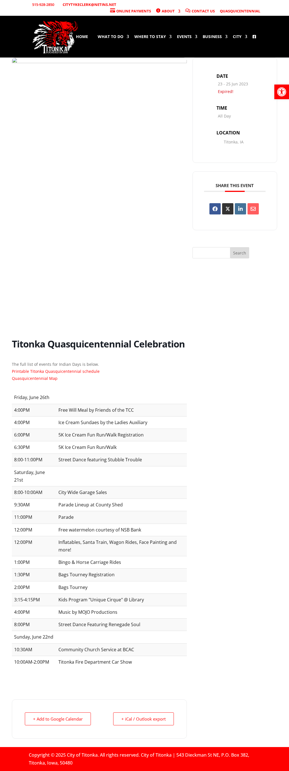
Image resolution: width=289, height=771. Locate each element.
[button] (281, 92)
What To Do (110, 37)
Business (212, 37)
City (237, 37)
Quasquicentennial (240, 11)
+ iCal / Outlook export (143, 719)
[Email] (253, 208)
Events (184, 37)
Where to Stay (150, 37)
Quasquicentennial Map (35, 378)
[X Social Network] (227, 208)
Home (82, 37)
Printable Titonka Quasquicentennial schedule (56, 371)
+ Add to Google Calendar (58, 719)
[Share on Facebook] (215, 208)
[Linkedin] (240, 208)
